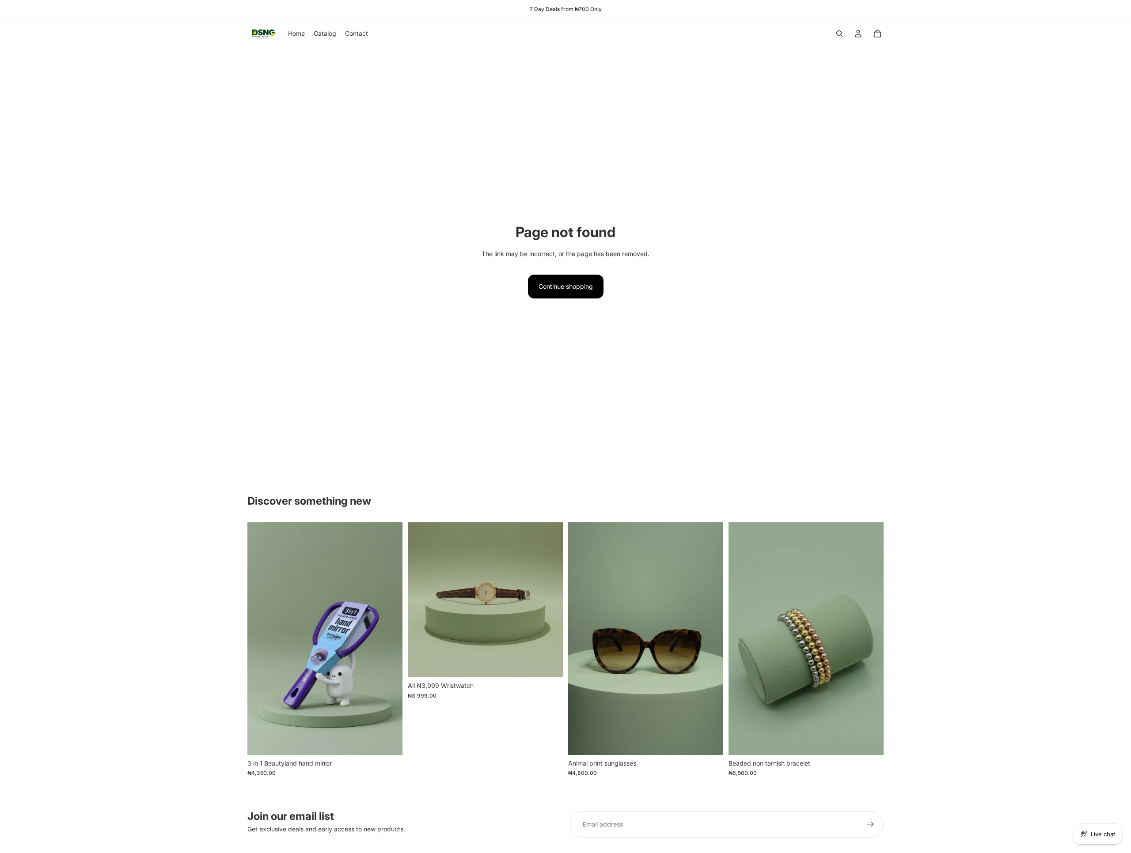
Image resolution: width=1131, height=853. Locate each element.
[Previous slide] (421, 600)
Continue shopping (566, 286)
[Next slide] (549, 600)
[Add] (389, 741)
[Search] (839, 33)
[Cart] (877, 33)
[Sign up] (870, 824)
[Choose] (549, 664)
